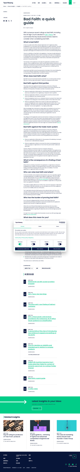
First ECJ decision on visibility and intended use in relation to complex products (40, 347)
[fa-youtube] (71, 464)
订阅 (70, 455)
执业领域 (44, 3)
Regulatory (31, 237)
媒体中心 (31, 460)
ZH (74, 3)
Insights (19, 6)
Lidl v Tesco (49, 35)
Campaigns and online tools (21, 455)
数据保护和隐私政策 (7, 467)
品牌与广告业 (27, 268)
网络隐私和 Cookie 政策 (16, 467)
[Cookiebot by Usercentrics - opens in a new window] (60, 222)
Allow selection (40, 248)
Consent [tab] (22, 226)
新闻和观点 (57, 3)
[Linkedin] (4, 21)
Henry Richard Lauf (34, 354)
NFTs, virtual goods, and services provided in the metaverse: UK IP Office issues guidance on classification (42, 319)
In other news (33, 389)
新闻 (30, 455)
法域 (50, 3)
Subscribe (40, 405)
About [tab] (57, 226)
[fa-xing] (75, 464)
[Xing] (11, 21)
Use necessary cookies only (23, 248)
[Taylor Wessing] (8, 3)
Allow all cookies (56, 248)
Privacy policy (25, 237)
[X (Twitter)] (9, 21)
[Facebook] (6, 21)
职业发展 (65, 3)
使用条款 (28, 467)
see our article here (43, 179)
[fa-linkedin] (68, 464)
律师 (39, 3)
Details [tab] (40, 226)
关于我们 (34, 3)
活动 (17, 460)
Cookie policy (18, 237)
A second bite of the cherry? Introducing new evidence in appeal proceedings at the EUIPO (42, 333)
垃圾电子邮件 (33, 467)
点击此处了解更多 (13, 432)
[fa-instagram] (65, 464)
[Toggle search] (70, 2)
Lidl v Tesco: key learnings (37, 294)
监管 (24, 467)
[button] (70, 2)
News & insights (11, 6)
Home (4, 6)
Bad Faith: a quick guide (36, 378)
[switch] (33, 244)
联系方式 (5, 463)
